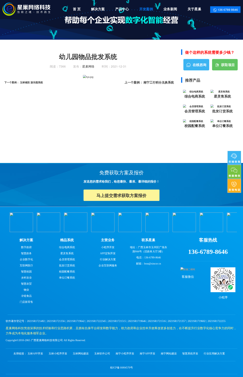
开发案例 (146, 8)
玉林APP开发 (35, 353)
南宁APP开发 (147, 353)
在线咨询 (199, 64)
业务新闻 (170, 8)
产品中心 (122, 8)
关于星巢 (194, 8)
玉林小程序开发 (58, 353)
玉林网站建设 (81, 353)
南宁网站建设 (169, 353)
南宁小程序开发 (125, 353)
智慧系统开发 (190, 353)
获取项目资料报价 (226, 66)
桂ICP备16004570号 (121, 367)
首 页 (77, 8)
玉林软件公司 (102, 353)
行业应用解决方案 (214, 353)
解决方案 (98, 8)
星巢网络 (88, 66)
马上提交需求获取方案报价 (121, 195)
